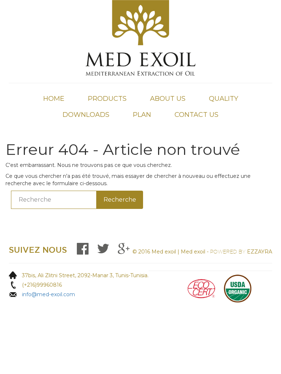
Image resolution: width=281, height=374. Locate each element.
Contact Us (196, 115)
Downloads (86, 115)
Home (53, 99)
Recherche (120, 199)
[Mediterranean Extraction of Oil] (140, 37)
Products (107, 99)
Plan (142, 115)
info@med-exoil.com (48, 294)
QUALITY (223, 99)
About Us (168, 99)
